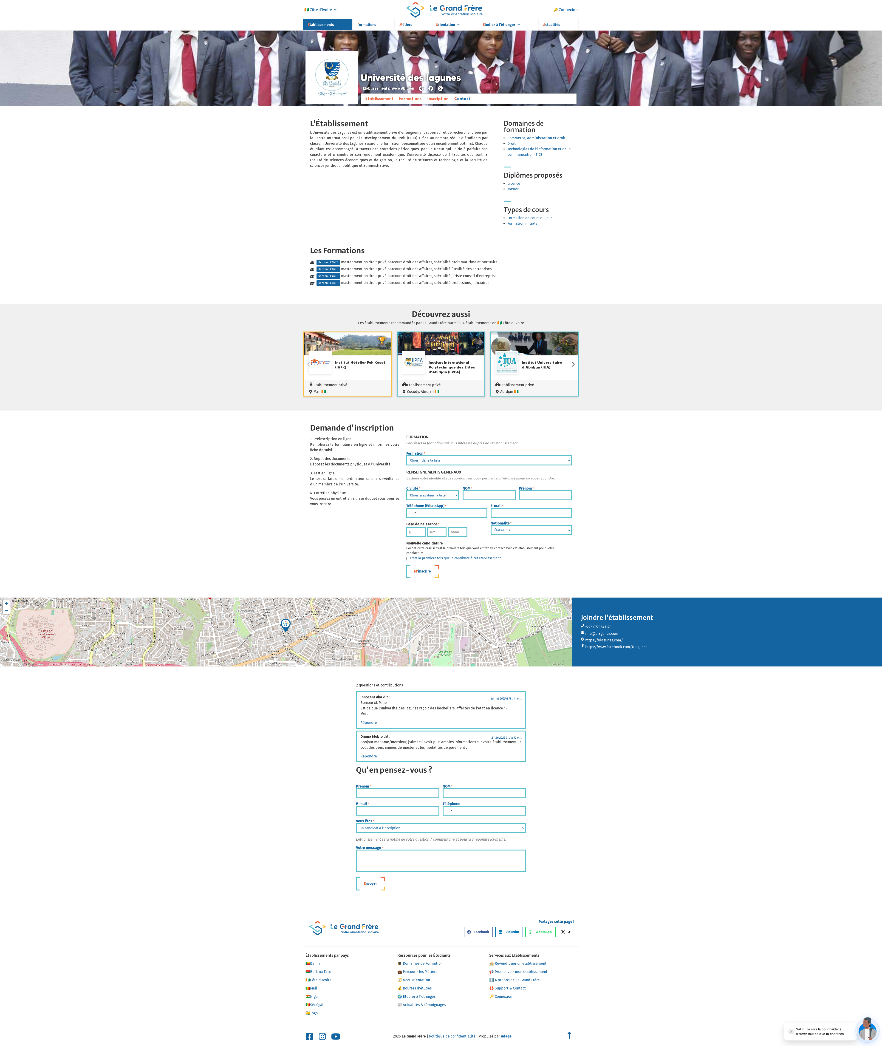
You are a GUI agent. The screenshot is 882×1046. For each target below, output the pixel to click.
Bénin (312, 963)
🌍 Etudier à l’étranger (416, 996)
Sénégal (314, 1005)
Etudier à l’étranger (499, 25)
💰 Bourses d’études (414, 988)
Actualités (551, 25)
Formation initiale (522, 223)
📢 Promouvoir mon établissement (518, 971)
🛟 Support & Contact (507, 988)
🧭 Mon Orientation (413, 980)
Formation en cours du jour (529, 218)
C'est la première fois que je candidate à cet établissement (455, 558)
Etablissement (379, 99)
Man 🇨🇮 (320, 392)
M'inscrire (422, 571)
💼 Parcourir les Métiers (417, 971)
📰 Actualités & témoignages (421, 1005)
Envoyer (370, 883)
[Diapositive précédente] (308, 364)
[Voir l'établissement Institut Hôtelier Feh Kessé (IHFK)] (320, 363)
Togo (311, 1013)
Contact (462, 99)
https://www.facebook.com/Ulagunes (616, 647)
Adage (506, 1036)
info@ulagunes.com (601, 633)
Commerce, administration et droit (536, 138)
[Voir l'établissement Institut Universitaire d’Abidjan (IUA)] (506, 363)
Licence (513, 183)
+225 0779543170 (598, 627)
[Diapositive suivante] (573, 364)
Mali (311, 988)
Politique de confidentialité (452, 1036)
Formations (366, 25)
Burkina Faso (318, 971)
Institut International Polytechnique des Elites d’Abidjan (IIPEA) (452, 367)
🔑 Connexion (565, 9)
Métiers (405, 25)
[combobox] (412, 513)
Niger (312, 996)
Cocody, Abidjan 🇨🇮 (423, 392)
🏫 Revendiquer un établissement (517, 963)
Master (513, 189)
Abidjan (407, 88)
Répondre (368, 722)
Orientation (445, 25)
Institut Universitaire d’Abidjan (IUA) (542, 364)
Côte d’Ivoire (318, 9)
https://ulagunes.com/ (604, 640)
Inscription (438, 99)
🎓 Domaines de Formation (420, 963)
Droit (511, 143)
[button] (285, 625)
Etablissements (321, 25)
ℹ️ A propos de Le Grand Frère (514, 980)
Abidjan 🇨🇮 (509, 392)
